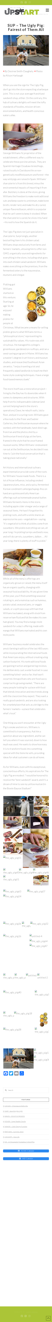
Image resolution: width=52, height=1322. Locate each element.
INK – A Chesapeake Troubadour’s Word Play (19, 1142)
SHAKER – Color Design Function (15, 1126)
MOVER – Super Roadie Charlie (15, 1121)
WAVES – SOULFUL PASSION (14, 1116)
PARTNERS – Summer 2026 (13, 1132)
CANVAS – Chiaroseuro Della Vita (16, 1106)
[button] (47, 10)
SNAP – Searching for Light (13, 1111)
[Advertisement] (19, 1181)
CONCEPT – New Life (11, 1137)
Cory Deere (32, 1312)
